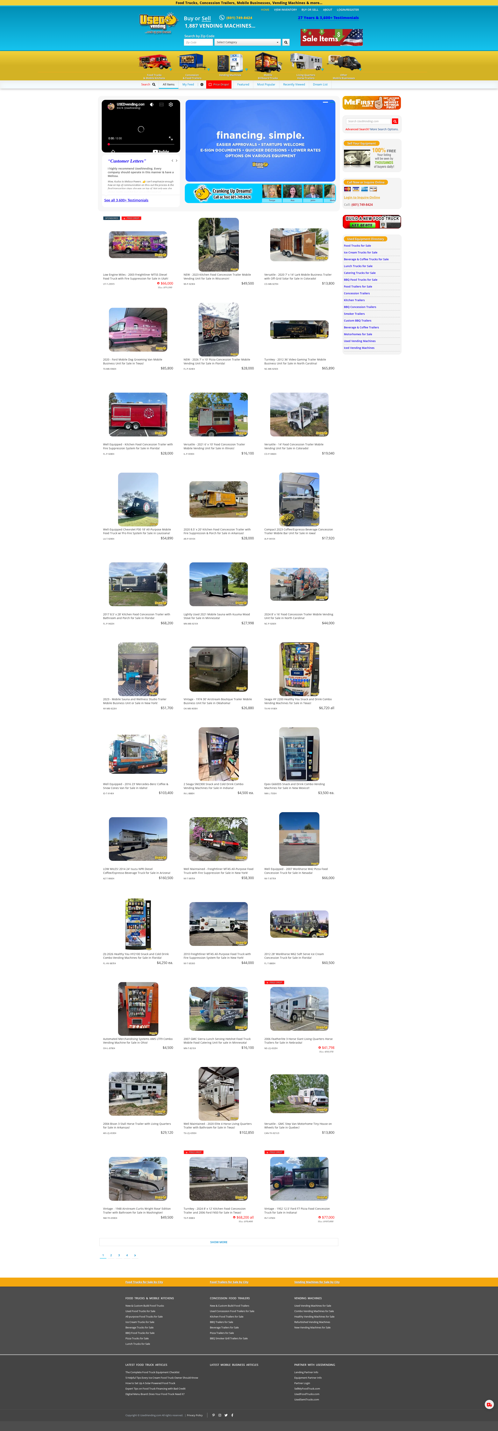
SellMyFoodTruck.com (307, 1388)
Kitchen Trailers (354, 300)
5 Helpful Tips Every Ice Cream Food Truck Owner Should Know (161, 1377)
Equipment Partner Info (308, 1377)
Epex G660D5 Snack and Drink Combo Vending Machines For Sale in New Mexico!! (294, 786)
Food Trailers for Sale (358, 286)
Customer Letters (127, 161)
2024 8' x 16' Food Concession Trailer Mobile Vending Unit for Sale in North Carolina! (298, 616)
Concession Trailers (357, 293)
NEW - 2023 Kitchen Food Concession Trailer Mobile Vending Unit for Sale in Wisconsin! (217, 276)
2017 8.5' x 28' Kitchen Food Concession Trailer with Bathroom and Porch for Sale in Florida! (136, 616)
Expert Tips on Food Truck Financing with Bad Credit (155, 1388)
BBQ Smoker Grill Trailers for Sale (229, 1338)
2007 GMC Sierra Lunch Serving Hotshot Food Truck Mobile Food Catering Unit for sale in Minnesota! (217, 1041)
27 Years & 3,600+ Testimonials (328, 17)
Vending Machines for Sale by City (317, 1282)
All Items (168, 84)
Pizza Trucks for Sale (137, 1338)
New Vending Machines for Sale (312, 1327)
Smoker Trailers (354, 314)
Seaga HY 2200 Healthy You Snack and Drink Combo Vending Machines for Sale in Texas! (298, 701)
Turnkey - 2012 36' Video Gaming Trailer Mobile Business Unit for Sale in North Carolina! (295, 361)
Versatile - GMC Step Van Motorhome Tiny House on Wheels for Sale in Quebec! (298, 1125)
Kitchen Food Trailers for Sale (226, 1316)
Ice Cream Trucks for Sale (360, 252)
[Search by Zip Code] (286, 42)
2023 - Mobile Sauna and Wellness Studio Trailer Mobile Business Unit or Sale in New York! (135, 701)
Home (265, 9)
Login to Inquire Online (362, 197)
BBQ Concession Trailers (360, 307)
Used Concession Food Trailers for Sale (232, 1311)
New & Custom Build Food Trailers (229, 1305)
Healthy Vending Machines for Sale (314, 1316)
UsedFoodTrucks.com (306, 1394)
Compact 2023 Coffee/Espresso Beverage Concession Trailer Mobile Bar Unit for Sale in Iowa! (298, 531)
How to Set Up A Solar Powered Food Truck (150, 1383)
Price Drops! (221, 84)
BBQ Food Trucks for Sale (360, 279)
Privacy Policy (195, 1415)
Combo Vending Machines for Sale (314, 1311)
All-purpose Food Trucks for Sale (144, 1316)
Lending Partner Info (306, 1372)
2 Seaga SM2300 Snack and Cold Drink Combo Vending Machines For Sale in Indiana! (213, 786)
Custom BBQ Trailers (357, 320)
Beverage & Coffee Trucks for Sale (366, 259)
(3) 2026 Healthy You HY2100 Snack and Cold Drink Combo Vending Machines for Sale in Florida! (136, 956)
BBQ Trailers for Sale (221, 1322)
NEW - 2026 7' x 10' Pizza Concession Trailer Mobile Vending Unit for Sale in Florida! (217, 361)
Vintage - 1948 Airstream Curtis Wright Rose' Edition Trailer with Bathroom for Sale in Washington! (137, 1210)
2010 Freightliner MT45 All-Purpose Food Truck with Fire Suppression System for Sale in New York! (217, 956)
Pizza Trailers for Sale (222, 1333)
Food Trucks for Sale (357, 245)
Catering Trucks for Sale (360, 273)
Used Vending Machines (360, 341)
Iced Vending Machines (359, 348)
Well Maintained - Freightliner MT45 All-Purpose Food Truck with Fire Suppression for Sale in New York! (218, 871)
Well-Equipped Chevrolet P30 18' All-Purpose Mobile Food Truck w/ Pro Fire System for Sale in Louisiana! (137, 531)
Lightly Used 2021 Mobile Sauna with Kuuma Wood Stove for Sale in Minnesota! (217, 616)
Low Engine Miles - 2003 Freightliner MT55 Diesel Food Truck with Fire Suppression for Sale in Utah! (135, 276)
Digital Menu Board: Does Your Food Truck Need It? (155, 1394)
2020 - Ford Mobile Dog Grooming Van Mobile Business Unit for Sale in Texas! (132, 361)
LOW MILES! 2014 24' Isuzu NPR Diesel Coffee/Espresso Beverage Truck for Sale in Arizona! (136, 871)
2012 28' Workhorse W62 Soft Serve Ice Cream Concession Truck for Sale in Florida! (294, 956)
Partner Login (302, 1383)
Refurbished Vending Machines (312, 1322)
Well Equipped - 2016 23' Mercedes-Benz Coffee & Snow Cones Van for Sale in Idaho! (135, 786)
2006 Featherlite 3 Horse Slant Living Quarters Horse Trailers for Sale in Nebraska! (298, 1041)
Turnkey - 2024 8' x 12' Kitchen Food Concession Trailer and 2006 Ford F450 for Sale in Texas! (215, 1210)
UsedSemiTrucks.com (306, 1399)
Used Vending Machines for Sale (312, 1305)
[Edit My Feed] (202, 84)
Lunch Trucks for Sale (358, 266)
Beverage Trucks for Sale (139, 1327)
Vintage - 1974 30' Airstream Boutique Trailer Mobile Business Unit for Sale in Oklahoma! (218, 701)
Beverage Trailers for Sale (224, 1327)
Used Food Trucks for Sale (140, 1311)
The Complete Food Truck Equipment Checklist (152, 1372)
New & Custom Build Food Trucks (144, 1305)
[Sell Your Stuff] (357, 158)
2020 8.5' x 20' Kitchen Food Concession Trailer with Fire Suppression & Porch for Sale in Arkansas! (217, 531)
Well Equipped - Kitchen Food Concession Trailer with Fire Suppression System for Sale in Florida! (138, 446)
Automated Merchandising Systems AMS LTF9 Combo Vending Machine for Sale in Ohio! (138, 1041)
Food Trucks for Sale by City (144, 1282)
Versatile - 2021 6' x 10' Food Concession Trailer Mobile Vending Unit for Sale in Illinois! (214, 446)
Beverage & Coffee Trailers (361, 327)
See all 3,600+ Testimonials (126, 200)
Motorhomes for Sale (358, 334)
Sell (206, 18)
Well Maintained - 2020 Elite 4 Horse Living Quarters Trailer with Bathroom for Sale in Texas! (218, 1125)
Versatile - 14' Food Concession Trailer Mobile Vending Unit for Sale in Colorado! (294, 446)
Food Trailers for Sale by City (229, 1282)
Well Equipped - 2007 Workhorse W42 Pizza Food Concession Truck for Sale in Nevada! (296, 871)
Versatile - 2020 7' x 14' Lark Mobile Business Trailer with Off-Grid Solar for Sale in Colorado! (298, 276)
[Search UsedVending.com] (395, 121)
